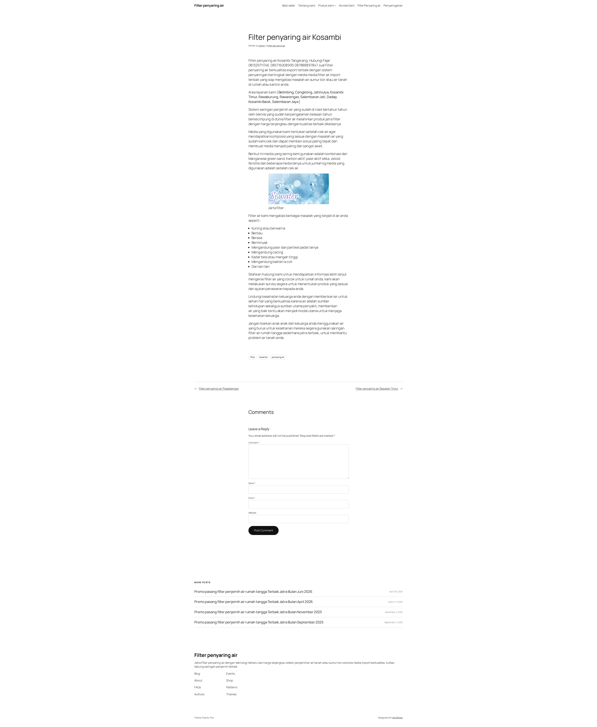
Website (252, 512)
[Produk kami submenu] (335, 5)
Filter (252, 357)
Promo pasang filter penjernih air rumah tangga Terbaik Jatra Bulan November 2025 (258, 612)
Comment (253, 442)
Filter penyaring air (209, 5)
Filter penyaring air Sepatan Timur (377, 388)
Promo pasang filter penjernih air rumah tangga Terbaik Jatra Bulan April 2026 (253, 602)
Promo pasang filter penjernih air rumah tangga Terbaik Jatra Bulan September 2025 (259, 622)
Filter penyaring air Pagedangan (219, 388)
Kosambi (263, 357)
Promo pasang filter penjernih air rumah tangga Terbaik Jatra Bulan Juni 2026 (253, 592)
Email (251, 497)
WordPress (397, 717)
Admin (262, 45)
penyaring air (278, 357)
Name (251, 483)
